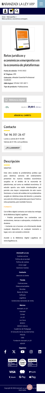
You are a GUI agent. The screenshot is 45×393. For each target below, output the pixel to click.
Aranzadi (22, 311)
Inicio (3, 17)
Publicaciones (22, 283)
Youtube (22, 352)
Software (22, 295)
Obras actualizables (22, 286)
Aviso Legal (22, 265)
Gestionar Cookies (22, 268)
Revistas (22, 289)
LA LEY (22, 317)
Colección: (8, 77)
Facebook (5, 352)
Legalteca (22, 298)
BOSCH (22, 323)
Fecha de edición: (11, 71)
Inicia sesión (5, 11)
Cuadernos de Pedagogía (22, 329)
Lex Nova (22, 320)
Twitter (14, 352)
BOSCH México (22, 326)
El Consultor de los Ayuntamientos (22, 332)
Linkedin (40, 352)
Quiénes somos (22, 256)
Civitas (22, 314)
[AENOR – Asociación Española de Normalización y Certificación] (22, 366)
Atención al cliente (22, 276)
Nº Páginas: (8, 74)
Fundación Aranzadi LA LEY (22, 340)
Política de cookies (22, 262)
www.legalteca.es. (11, 241)
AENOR (22, 343)
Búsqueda (16, 11)
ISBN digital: (9, 83)
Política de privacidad (22, 259)
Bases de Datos (22, 292)
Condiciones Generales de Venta (23, 301)
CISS (22, 338)
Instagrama (31, 352)
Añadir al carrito (22, 115)
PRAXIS (22, 335)
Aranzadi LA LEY (22, 308)
